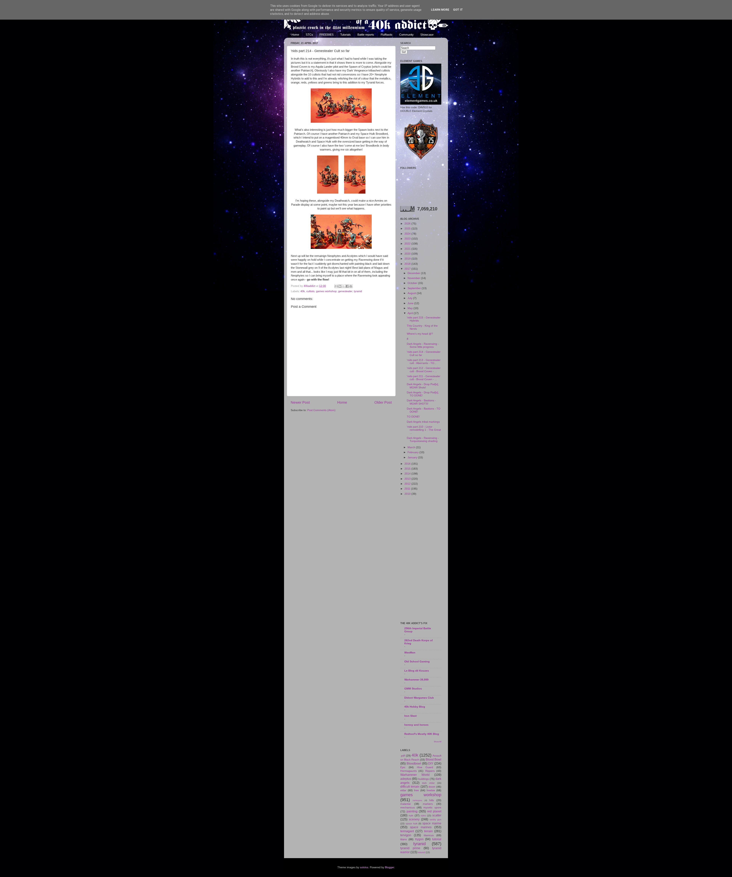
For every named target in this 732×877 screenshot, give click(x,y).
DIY (430, 763)
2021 (408, 248)
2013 (408, 478)
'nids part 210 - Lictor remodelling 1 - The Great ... (424, 429)
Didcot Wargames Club (419, 697)
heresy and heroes (416, 724)
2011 (408, 488)
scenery (414, 819)
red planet (434, 811)
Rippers (430, 771)
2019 (408, 258)
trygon (419, 839)
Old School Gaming (417, 661)
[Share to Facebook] (347, 286)
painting (412, 811)
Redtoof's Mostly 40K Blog (421, 734)
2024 (408, 233)
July (410, 298)
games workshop (326, 291)
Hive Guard (425, 767)
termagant (407, 831)
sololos (364, 867)
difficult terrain (409, 786)
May (410, 308)
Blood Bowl (433, 759)
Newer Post (300, 402)
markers (428, 803)
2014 (408, 473)
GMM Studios (413, 688)
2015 (408, 468)
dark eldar (428, 783)
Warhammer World (414, 774)
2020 (408, 253)
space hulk (411, 823)
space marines (421, 827)
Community (406, 34)
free (416, 790)
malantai (405, 803)
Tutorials (345, 34)
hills (431, 800)
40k (302, 291)
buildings (423, 779)
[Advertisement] (420, 559)
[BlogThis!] (340, 286)
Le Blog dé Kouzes (416, 670)
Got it (458, 9)
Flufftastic (387, 34)
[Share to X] (343, 286)
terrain (428, 831)
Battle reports (365, 34)
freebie (431, 790)
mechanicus (407, 807)
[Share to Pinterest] (351, 286)
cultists (310, 291)
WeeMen (409, 652)
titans (403, 839)
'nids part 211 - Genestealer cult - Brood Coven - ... (423, 378)
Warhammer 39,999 (416, 679)
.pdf (402, 755)
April (411, 313)
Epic (402, 767)
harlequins (417, 800)
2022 (408, 243)
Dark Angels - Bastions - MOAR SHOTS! (421, 402)
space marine (431, 823)
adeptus (405, 778)
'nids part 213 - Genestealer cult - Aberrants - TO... (424, 362)
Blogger (389, 867)
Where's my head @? (420, 333)
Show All (437, 742)
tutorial (436, 839)
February (413, 452)
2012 (408, 483)
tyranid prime (410, 848)
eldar (403, 790)
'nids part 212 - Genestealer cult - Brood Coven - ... (424, 370)
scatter (436, 815)
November (414, 278)
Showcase (426, 34)
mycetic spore (432, 807)
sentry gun (435, 819)
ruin (411, 815)
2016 (408, 463)
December (414, 273)
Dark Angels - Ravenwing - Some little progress (423, 345)
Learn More (440, 9)
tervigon (405, 835)
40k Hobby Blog (414, 706)
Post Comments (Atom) (321, 410)
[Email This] (336, 286)
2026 (408, 223)
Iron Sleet (410, 715)
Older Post (383, 402)
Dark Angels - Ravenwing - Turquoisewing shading (423, 440)
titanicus (429, 835)
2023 (408, 238)
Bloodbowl (414, 763)
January (413, 457)
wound (421, 852)
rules (423, 815)
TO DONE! (413, 416)
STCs (309, 34)
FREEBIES (326, 34)
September (415, 288)
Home (295, 34)
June (411, 303)
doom (432, 786)
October (413, 283)
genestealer (345, 291)
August (412, 293)
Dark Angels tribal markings (423, 421)
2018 (408, 263)
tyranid (358, 291)
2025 (408, 228)
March (412, 447)
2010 (408, 493)
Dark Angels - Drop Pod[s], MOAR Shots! (423, 386)
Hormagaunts (408, 771)
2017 (408, 268)
